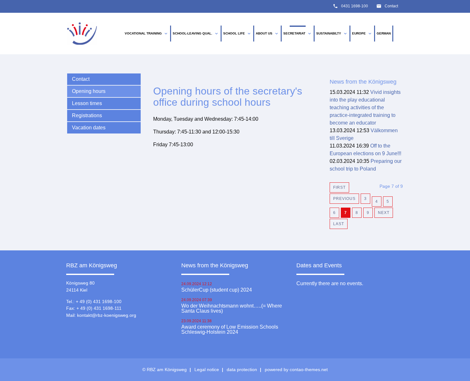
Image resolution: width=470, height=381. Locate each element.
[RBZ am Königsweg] (82, 33)
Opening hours (89, 91)
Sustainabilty (332, 33)
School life (237, 33)
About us (267, 33)
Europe (362, 33)
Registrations (87, 115)
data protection (242, 369)
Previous (344, 198)
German (384, 33)
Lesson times (87, 103)
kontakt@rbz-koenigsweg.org (106, 315)
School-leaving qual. (196, 33)
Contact (391, 6)
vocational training (146, 33)
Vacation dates (89, 127)
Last (338, 224)
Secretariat (297, 33)
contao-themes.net (309, 369)
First (339, 187)
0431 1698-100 (354, 6)
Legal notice (206, 369)
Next (383, 212)
